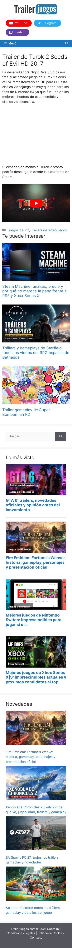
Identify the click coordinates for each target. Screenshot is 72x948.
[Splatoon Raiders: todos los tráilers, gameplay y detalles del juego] (36, 884)
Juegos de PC (18, 230)
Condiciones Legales (21, 933)
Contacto (36, 937)
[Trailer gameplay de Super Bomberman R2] (36, 402)
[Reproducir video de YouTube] (36, 203)
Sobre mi (53, 929)
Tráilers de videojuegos (49, 230)
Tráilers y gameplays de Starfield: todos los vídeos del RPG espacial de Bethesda (35, 353)
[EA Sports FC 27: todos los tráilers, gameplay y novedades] (36, 834)
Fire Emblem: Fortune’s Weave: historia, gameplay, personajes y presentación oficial (30, 757)
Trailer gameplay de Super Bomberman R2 (26, 412)
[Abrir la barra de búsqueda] (66, 43)
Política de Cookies (51, 933)
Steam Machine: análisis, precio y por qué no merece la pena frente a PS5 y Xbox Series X (34, 291)
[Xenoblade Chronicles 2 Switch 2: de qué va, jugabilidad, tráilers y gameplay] (36, 784)
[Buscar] (60, 436)
